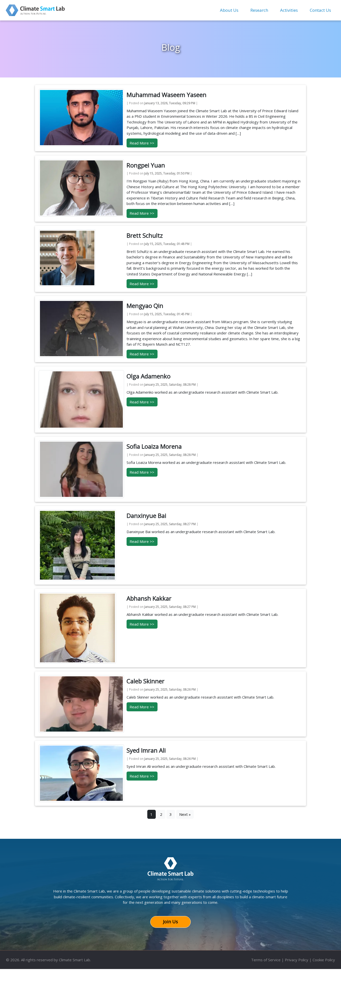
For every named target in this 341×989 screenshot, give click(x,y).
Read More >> (142, 142)
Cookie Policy (324, 959)
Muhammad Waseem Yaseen (166, 94)
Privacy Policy (296, 959)
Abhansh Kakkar (149, 598)
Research (259, 10)
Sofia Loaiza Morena (154, 446)
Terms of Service (266, 959)
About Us (229, 10)
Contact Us (320, 10)
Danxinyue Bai (146, 515)
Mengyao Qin (145, 305)
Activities (289, 10)
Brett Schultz (145, 235)
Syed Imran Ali (146, 750)
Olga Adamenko (148, 376)
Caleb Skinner (146, 681)
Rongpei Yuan (146, 165)
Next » (185, 814)
